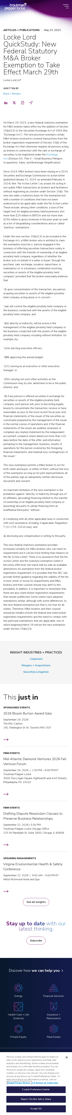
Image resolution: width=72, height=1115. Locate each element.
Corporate (36, 659)
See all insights (36, 902)
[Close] (66, 1057)
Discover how (34, 970)
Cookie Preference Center (36, 1089)
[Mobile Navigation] (66, 6)
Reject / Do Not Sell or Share (36, 1099)
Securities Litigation (36, 672)
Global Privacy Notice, (19, 1082)
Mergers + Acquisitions (36, 665)
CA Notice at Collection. (45, 1082)
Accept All (36, 1108)
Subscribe (36, 940)
